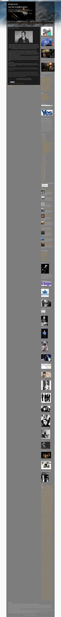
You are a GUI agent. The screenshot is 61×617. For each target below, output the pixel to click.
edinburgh (45, 488)
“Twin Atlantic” (44, 598)
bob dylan (47, 501)
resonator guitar (49, 575)
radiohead (49, 519)
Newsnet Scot (43, 259)
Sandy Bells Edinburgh (47, 565)
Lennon (48, 530)
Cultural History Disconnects (45, 226)
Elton (50, 539)
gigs (49, 491)
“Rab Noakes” (43, 533)
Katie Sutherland (44, 530)
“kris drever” (42, 551)
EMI (48, 539)
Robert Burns (22, 83)
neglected (18, 83)
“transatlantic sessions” (47, 551)
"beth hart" (43, 555)
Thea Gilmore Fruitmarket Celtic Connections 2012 (48, 231)
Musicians (42, 493)
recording (45, 575)
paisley (46, 548)
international (47, 497)
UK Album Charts (47, 570)
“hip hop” (47, 550)
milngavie (48, 522)
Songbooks (42, 101)
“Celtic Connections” (47, 523)
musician (42, 504)
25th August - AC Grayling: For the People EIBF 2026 (46, 89)
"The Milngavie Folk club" (50, 554)
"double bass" (50, 520)
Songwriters (42, 518)
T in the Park (43, 543)
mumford (51, 522)
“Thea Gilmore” (43, 550)
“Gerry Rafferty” (50, 549)
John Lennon (50, 540)
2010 (43, 178)
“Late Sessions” (45, 590)
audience (51, 545)
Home (9, 22)
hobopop (52, 572)
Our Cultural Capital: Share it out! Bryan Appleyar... (47, 146)
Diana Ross (50, 538)
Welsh (51, 530)
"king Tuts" (51, 529)
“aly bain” (48, 598)
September (44, 153)
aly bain (51, 499)
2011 (43, 177)
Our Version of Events (48, 508)
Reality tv (50, 564)
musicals (43, 529)
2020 (43, 166)
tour (51, 515)
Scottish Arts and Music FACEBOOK (46, 97)
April (43, 159)
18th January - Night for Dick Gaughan (46, 77)
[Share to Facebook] (13, 82)
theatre (47, 502)
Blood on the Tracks (43, 559)
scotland (43, 485)
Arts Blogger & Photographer (33, 22)
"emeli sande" (50, 534)
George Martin (42, 561)
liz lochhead (48, 528)
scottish (51, 486)
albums (48, 527)
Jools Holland (50, 561)
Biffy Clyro (42, 514)
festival (51, 487)
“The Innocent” (50, 596)
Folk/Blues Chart (50, 560)
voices (51, 512)
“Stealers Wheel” (46, 595)
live (41, 489)
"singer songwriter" (49, 513)
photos (47, 487)
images (50, 518)
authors (44, 494)
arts (50, 494)
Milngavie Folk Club (48, 503)
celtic (47, 496)
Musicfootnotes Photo (44, 98)
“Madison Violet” (44, 591)
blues (45, 515)
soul (50, 496)
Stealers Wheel (44, 527)
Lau (45, 514)
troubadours (45, 549)
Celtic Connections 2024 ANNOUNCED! (46, 151)
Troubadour (42, 570)
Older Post (37, 86)
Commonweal (43, 256)
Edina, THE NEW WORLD (48, 221)
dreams (45, 546)
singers (48, 504)
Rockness (42, 565)
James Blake (46, 540)
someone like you (48, 577)
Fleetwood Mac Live (44, 560)
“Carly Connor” (48, 582)
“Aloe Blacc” (42, 580)
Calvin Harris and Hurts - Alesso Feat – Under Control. (48, 215)
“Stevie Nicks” (50, 595)
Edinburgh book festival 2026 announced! (48, 237)
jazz (47, 515)
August (44, 154)
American (47, 493)
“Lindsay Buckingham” (50, 590)
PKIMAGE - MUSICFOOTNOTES (18, 5)
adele (45, 522)
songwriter (49, 490)
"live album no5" (48, 556)
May (43, 158)
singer (42, 491)
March (44, 160)
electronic (48, 546)
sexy (48, 548)
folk (43, 487)
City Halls (46, 524)
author (42, 497)
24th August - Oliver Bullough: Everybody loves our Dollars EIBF (46, 87)
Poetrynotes (43, 100)
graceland (51, 546)
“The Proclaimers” (43, 597)
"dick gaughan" (46, 534)
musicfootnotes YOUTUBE (45, 96)
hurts (43, 512)
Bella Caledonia (43, 258)
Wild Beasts (48, 571)
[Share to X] (12, 82)
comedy (50, 498)
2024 (43, 137)
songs (47, 489)
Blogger (35, 615)
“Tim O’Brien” (48, 597)
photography (43, 496)
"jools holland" (47, 535)
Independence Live (44, 255)
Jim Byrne (46, 561)
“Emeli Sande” (50, 587)
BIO (12, 22)
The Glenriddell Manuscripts (47, 203)
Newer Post (10, 86)
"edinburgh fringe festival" (49, 555)
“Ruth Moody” (47, 592)
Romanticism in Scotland (46, 148)
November (44, 141)
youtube (51, 532)
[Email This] (10, 82)
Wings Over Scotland (44, 260)
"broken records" (47, 529)
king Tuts (45, 519)
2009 (43, 179)
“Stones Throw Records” (44, 596)
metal (52, 528)
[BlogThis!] (11, 82)
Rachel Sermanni (43, 517)
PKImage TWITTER (44, 95)
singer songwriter (46, 499)
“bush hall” (51, 598)
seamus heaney (46, 576)
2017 (43, 170)
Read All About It (49, 517)
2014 (43, 173)
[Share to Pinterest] (14, 82)
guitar (44, 492)
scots (46, 491)
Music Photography (50, 525)
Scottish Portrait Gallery (47, 566)
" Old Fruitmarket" (43, 513)
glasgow (45, 486)
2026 (43, 135)
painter (43, 523)
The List (42, 257)
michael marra (43, 511)
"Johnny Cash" (48, 533)
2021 (43, 165)
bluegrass (46, 518)
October (44, 142)
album (46, 498)
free (50, 527)
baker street (42, 546)
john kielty (45, 528)
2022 (43, 164)
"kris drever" (51, 535)
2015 (43, 172)
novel (49, 515)
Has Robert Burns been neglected (47, 143)
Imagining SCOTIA (25, 22)
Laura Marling (48, 514)
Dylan (46, 539)
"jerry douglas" (42, 535)
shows (48, 512)
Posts (43, 184)
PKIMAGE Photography (44, 94)
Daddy (49, 524)
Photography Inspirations (44, 564)
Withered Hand (43, 545)
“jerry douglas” (50, 550)
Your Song (44, 572)
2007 (43, 180)
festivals (42, 509)
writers (52, 493)
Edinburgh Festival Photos (50, 559)
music (51, 485)
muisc (46, 512)
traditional (42, 501)
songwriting (46, 532)
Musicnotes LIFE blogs (44, 99)
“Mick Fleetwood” (49, 591)
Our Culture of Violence (17, 22)
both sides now (48, 572)
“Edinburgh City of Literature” (45, 585)
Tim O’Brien (50, 569)
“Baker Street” (42, 581)
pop (52, 491)
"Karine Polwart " (44, 554)
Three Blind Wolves (46, 544)
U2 (49, 544)
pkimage (49, 492)
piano (45, 507)
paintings (43, 548)
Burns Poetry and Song (48, 196)
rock (47, 494)
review (50, 488)
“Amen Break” (46, 580)
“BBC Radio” (50, 580)
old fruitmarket (47, 509)
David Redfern (46, 538)
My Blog (40, 22)
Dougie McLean (43, 539)
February (44, 161)
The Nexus (47, 543)
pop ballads (48, 574)
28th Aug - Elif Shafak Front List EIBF (46, 90)
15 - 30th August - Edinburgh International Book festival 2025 (45, 79)
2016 (43, 171)
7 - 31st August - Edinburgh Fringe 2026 (47, 82)
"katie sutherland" (43, 556)
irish (41, 499)
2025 (43, 136)
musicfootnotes (44, 574)
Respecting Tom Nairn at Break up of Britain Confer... (47, 145)
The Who (46, 569)
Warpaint (52, 544)
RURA (43, 522)
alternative (47, 545)
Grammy (46, 525)
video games (45, 520)
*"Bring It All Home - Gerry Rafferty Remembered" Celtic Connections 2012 (48, 244)
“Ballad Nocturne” (47, 581)
